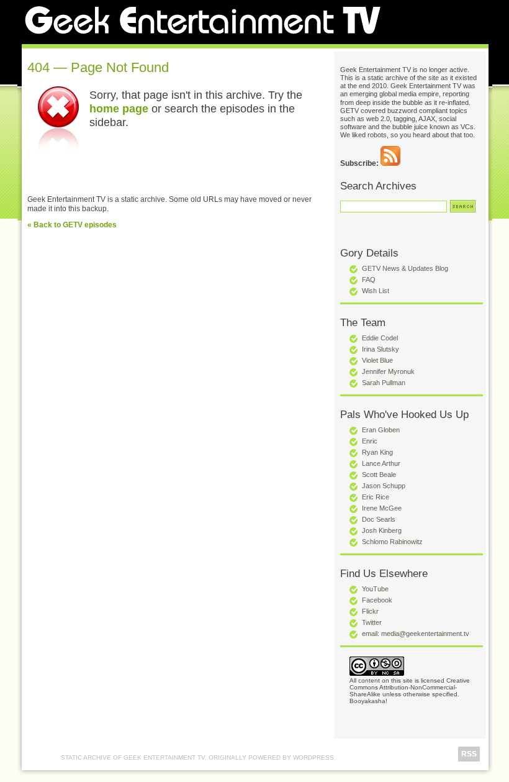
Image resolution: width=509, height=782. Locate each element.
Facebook (377, 600)
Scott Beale (379, 474)
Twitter (372, 622)
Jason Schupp (383, 485)
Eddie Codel (380, 338)
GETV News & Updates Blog (405, 268)
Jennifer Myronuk (388, 371)
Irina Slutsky (380, 349)
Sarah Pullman (383, 382)
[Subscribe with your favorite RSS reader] (390, 163)
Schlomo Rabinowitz (392, 541)
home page (118, 108)
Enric (369, 441)
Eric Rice (375, 497)
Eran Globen (381, 430)
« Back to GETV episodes (72, 225)
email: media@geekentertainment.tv (415, 633)
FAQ (369, 279)
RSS (469, 754)
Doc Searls (378, 519)
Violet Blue (377, 360)
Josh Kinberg (382, 530)
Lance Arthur (381, 463)
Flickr (370, 611)
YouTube (375, 589)
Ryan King (377, 452)
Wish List (375, 290)
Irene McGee (382, 508)
